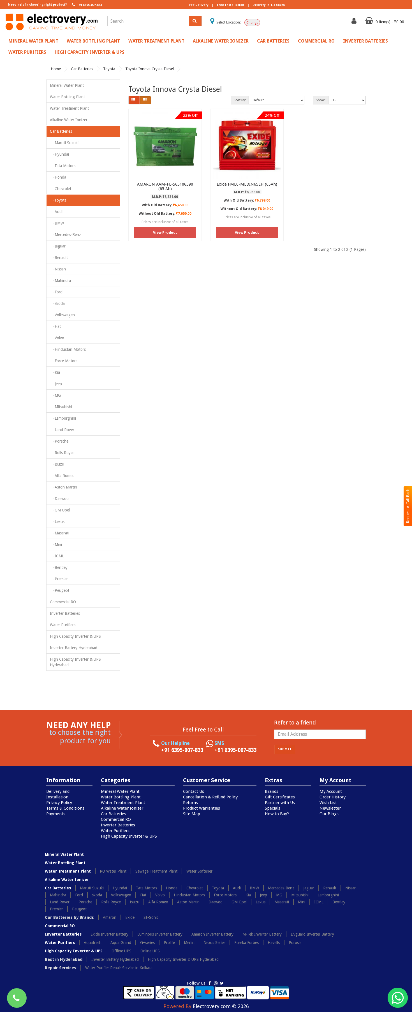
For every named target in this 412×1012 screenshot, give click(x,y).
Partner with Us (280, 802)
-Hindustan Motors (68, 349)
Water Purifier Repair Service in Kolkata (118, 968)
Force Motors (225, 895)
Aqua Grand (120, 942)
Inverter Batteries (365, 41)
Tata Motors (146, 888)
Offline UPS (121, 951)
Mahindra (58, 895)
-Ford (56, 292)
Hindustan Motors (189, 895)
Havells (274, 942)
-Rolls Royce (62, 452)
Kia (248, 895)
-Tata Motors (62, 165)
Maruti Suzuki (92, 888)
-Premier (59, 579)
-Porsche (59, 441)
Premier (56, 909)
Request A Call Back (408, 506)
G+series (147, 942)
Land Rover (60, 902)
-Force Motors (63, 361)
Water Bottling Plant (93, 41)
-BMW (57, 223)
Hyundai (120, 888)
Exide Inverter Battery (109, 934)
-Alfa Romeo (62, 475)
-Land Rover (62, 429)
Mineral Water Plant (33, 41)
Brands (271, 791)
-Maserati (59, 533)
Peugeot (79, 909)
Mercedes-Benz (281, 888)
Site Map (191, 813)
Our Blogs (329, 813)
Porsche (85, 902)
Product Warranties (201, 808)
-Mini (56, 544)
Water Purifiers (27, 52)
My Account (331, 791)
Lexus (260, 902)
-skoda (57, 303)
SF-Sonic (150, 917)
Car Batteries (273, 41)
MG (279, 895)
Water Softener (199, 871)
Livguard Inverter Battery (312, 934)
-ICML (57, 556)
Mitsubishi (300, 895)
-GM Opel (60, 510)
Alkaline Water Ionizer (221, 41)
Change (252, 23)
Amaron (109, 917)
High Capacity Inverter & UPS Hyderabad (75, 662)
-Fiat (55, 326)
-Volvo (57, 338)
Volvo (160, 895)
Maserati (281, 902)
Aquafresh (92, 942)
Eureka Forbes (246, 942)
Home (56, 69)
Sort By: (240, 100)
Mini (301, 902)
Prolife (169, 942)
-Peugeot (59, 590)
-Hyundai (59, 154)
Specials (272, 808)
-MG (55, 395)
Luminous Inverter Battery (159, 934)
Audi (237, 888)
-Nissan (58, 269)
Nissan (351, 888)
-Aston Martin (63, 487)
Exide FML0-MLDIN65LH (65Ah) (247, 184)
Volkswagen (121, 895)
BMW (254, 888)
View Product (165, 232)
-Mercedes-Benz (65, 234)
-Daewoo (59, 498)
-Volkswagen (62, 315)
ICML (318, 902)
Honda (171, 888)
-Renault (59, 257)
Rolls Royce (111, 902)
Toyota (109, 69)
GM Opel (239, 902)
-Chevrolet (60, 188)
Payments (55, 813)
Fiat (143, 895)
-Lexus (57, 521)
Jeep (263, 895)
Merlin (189, 942)
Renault (329, 888)
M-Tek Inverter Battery (262, 934)
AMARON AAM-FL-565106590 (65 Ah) (165, 186)
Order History (333, 797)
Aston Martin (188, 902)
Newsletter (330, 808)
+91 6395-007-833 (89, 5)
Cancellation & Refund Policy (210, 797)
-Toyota (58, 200)
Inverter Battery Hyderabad (73, 648)
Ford (79, 895)
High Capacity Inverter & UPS (89, 52)
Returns (190, 802)
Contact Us (193, 791)
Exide (130, 917)
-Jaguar (58, 246)
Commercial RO (316, 41)
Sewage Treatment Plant (156, 871)
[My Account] (354, 22)
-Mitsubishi (61, 407)
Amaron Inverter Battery (212, 934)
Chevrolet (194, 888)
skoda (97, 895)
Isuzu (134, 902)
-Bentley (59, 567)
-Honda (58, 177)
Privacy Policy (59, 802)
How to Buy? (277, 813)
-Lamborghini (63, 418)
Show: (320, 100)
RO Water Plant (113, 871)
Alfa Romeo (158, 902)
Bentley (338, 902)
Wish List (328, 802)
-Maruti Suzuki (64, 143)
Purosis (295, 942)
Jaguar (308, 888)
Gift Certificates (280, 797)
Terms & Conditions (65, 808)
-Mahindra (60, 280)
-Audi (56, 211)
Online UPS (150, 951)
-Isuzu (57, 464)
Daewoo (216, 902)
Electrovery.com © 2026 (221, 1006)
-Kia (55, 372)
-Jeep (56, 384)
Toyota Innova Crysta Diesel (149, 69)
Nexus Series (214, 942)
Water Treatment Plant (156, 41)
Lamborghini (328, 895)
